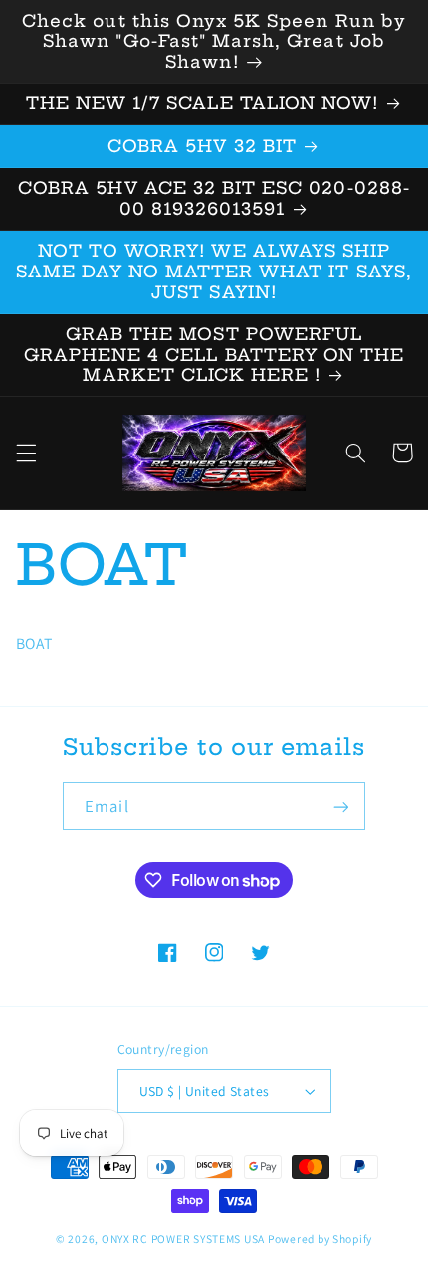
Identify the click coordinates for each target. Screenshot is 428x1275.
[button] (26, 452)
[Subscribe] (340, 806)
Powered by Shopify (320, 1238)
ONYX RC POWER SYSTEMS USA (183, 1238)
